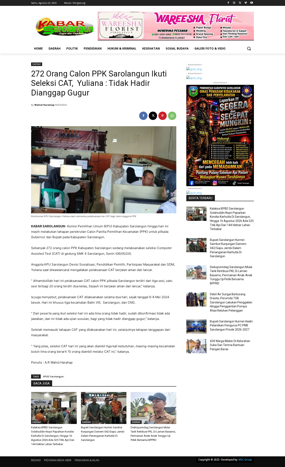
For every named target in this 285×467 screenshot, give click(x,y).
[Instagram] (234, 3)
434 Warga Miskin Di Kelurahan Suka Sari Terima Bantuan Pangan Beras (230, 345)
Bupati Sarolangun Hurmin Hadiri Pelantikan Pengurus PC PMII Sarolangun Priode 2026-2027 (231, 325)
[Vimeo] (245, 3)
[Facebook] (228, 3)
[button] (249, 48)
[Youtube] (251, 3)
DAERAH (36, 64)
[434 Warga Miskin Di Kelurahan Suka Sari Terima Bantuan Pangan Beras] (196, 346)
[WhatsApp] (172, 116)
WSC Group (245, 459)
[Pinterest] (162, 116)
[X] (240, 3)
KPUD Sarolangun (53, 376)
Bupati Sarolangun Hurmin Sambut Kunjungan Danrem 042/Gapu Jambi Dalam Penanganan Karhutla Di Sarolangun (228, 248)
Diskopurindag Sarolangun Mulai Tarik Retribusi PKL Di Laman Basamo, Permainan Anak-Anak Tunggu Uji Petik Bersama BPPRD (231, 275)
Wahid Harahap (44, 104)
